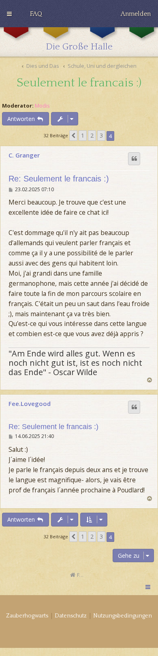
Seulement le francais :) (79, 83)
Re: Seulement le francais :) (59, 178)
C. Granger (24, 155)
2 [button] (92, 135)
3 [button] (101, 135)
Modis (42, 105)
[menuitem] (36, 13)
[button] (73, 135)
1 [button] (82, 135)
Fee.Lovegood (30, 403)
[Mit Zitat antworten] (134, 158)
